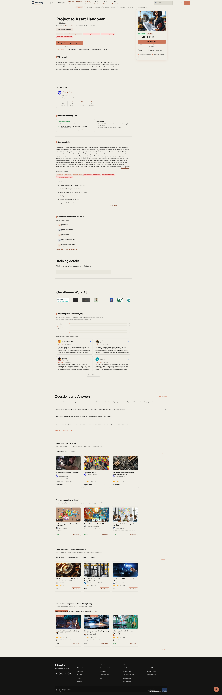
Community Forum (105, 668)
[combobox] (164, 3)
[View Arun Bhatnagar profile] (57, 528)
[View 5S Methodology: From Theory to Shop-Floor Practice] (68, 514)
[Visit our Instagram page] (61, 673)
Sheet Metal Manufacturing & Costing (67, 631)
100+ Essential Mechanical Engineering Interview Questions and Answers (67, 580)
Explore (51, 3)
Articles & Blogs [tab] (92, 611)
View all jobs (59, 249)
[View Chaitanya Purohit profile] (57, 476)
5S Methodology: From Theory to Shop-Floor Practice (68, 525)
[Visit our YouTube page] (65, 673)
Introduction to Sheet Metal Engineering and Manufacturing (96, 632)
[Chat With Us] (216, 689)
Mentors (78, 678)
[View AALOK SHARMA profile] (57, 633)
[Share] (163, 13)
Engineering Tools (105, 674)
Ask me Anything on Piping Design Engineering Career (123, 632)
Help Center (103, 671)
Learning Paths (80, 671)
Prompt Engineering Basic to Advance (95, 524)
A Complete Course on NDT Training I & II (68, 473)
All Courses (79, 668)
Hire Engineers (127, 678)
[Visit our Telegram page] (70, 673)
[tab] (61, 451)
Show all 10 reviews (93, 375)
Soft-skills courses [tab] (74, 611)
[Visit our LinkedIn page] (56, 673)
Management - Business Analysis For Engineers (124, 525)
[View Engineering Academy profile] (85, 526)
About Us (125, 668)
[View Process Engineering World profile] (85, 583)
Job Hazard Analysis (90, 472)
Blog (101, 678)
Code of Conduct (151, 674)
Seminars (79, 681)
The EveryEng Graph (129, 674)
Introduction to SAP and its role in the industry (124, 580)
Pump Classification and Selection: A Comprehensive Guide (95, 580)
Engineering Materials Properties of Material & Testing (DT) (123, 473)
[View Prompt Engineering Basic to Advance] (96, 514)
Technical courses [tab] (61, 611)
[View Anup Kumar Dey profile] (114, 635)
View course (76, 534)
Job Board (79, 674)
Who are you (61, 3)
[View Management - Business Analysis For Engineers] (125, 514)
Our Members (127, 681)
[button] (111, 402)
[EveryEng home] (37, 3)
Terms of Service (151, 671)
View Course (76, 485)
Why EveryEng (127, 671)
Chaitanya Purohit (67, 25)
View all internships (70, 249)
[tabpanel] (111, 471)
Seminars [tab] (84, 611)
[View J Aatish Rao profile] (57, 583)
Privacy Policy (150, 668)
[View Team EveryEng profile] (114, 528)
